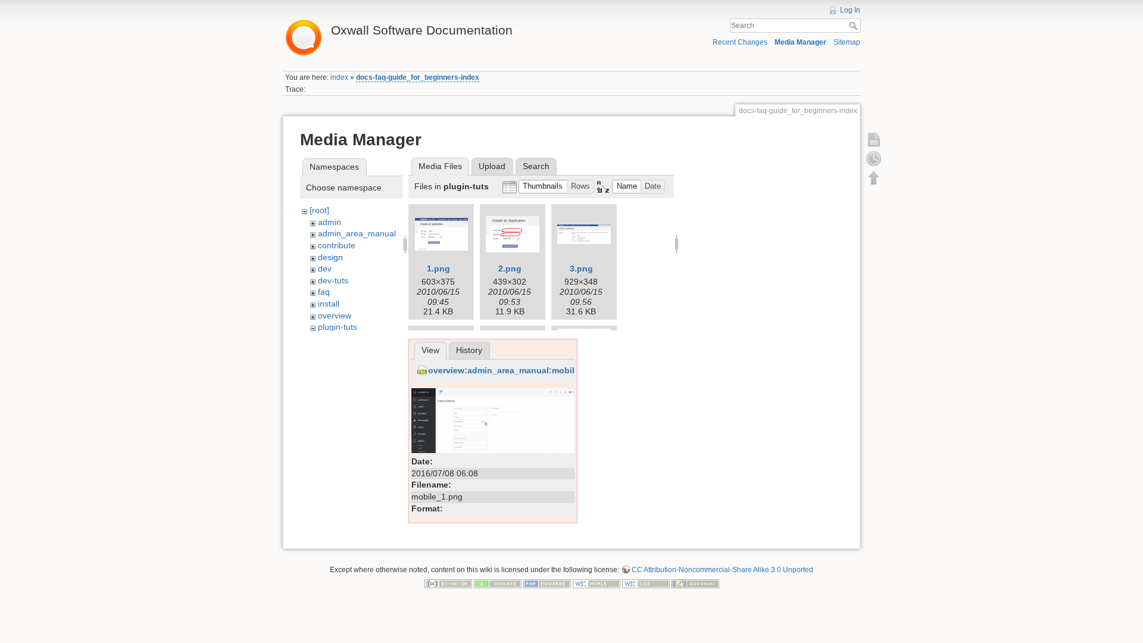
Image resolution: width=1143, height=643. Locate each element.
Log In (850, 10)
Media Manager (800, 42)
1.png (438, 268)
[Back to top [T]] (873, 177)
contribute (336, 245)
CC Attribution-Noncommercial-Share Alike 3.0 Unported (722, 570)
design (330, 257)
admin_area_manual (357, 233)
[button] (543, 186)
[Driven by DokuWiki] (695, 583)
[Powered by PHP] (547, 583)
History (469, 350)
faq (324, 291)
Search (854, 25)
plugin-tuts (337, 327)
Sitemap (846, 42)
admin (329, 222)
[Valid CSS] (646, 583)
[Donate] (497, 583)
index (339, 77)
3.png (581, 268)
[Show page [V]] (873, 139)
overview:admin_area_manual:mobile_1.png (517, 370)
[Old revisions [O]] (873, 158)
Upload (492, 166)
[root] (319, 210)
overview (334, 315)
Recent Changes (740, 42)
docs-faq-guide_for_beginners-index (417, 77)
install (328, 303)
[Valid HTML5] (596, 583)
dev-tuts (333, 280)
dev (325, 268)
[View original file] (492, 419)
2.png (509, 268)
